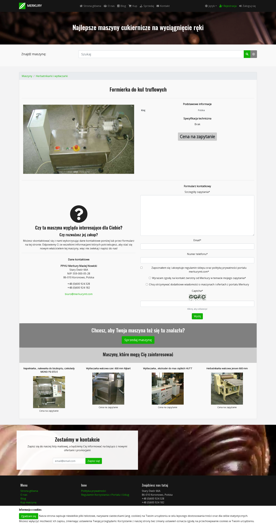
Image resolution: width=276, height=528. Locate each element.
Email (197, 240)
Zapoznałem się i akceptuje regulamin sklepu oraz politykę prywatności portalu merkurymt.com (198, 269)
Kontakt (165, 6)
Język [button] (212, 6)
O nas (111, 6)
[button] (247, 54)
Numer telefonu (197, 254)
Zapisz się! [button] (94, 461)
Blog (123, 6)
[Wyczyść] (253, 54)
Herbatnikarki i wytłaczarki (52, 76)
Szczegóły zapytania (197, 192)
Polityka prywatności (93, 491)
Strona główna (92, 6)
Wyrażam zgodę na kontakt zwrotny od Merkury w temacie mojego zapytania (199, 278)
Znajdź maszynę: (33, 54)
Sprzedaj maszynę (138, 340)
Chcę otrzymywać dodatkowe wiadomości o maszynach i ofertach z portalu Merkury (199, 284)
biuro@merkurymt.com (78, 294)
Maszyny (27, 76)
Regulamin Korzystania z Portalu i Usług (105, 494)
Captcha (197, 291)
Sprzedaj (149, 6)
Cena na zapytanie (197, 136)
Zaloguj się (249, 6)
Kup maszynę (28, 502)
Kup (134, 6)
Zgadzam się (28, 516)
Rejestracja (230, 6)
